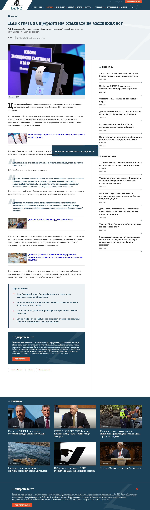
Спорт (79, 7)
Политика (49, 7)
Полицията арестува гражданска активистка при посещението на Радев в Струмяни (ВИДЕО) (120, 434)
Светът (71, 7)
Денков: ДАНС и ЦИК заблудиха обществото (50, 219)
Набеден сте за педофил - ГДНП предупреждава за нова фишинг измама (74, 469)
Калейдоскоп (112, 7)
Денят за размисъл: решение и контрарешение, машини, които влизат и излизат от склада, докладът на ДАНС (55, 257)
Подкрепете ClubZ (133, 2)
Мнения (124, 7)
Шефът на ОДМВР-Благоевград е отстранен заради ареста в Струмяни (26, 432)
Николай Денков (16, 370)
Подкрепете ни (21, 359)
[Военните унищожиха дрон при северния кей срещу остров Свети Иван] (29, 454)
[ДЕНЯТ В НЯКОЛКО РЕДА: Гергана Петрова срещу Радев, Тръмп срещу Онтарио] (75, 416)
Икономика (60, 7)
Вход (110, 2)
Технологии (99, 7)
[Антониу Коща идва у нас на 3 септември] (121, 454)
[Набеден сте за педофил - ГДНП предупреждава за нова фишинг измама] (75, 454)
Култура (88, 7)
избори (30, 370)
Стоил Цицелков (44, 370)
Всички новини (36, 7)
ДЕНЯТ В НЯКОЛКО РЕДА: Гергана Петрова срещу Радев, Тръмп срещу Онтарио (72, 434)
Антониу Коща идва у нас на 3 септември (120, 468)
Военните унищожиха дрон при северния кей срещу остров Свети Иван (27, 469)
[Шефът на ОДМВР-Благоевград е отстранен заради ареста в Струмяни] (29, 416)
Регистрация (118, 2)
